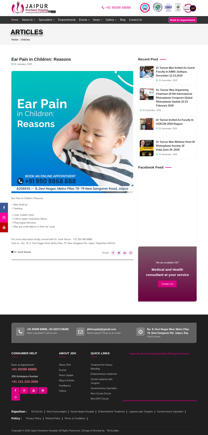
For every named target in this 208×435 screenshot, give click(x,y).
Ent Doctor (37, 411)
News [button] (96, 19)
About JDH (65, 364)
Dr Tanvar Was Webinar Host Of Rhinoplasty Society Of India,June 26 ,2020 (175, 145)
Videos (62, 390)
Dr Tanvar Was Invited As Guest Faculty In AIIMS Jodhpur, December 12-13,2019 (175, 71)
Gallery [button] (110, 19)
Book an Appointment (22, 364)
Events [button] (83, 19)
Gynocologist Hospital (82, 411)
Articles (25, 39)
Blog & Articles (66, 380)
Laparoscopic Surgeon (141, 411)
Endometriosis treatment (104, 373)
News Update (66, 375)
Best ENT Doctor (100, 398)
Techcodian (113, 430)
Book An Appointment (182, 20)
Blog (122, 19)
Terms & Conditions (75, 418)
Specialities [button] (45, 19)
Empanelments (67, 19)
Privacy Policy (33, 418)
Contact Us (135, 19)
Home (14, 19)
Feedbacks (65, 385)
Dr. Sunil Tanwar (22, 252)
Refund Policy (53, 418)
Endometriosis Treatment (111, 411)
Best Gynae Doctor (101, 393)
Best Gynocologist (56, 411)
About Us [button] (27, 19)
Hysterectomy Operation (104, 388)
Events (62, 370)
